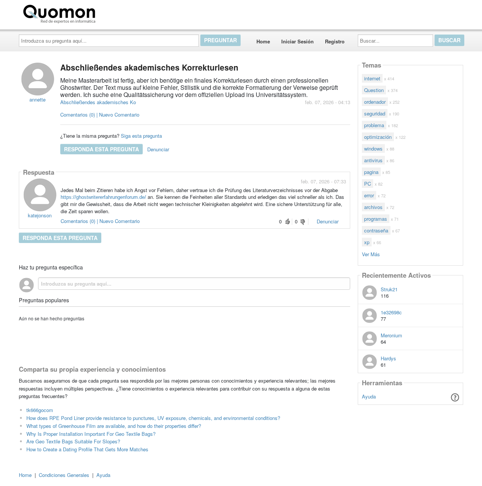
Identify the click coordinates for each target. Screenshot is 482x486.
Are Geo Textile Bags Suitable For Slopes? (73, 441)
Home (263, 41)
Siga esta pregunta (141, 135)
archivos (373, 207)
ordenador (375, 101)
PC (367, 183)
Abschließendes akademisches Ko (98, 102)
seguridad (374, 113)
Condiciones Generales (64, 474)
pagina (371, 171)
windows (373, 148)
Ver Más (371, 254)
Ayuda (369, 396)
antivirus (373, 160)
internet (372, 78)
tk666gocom (39, 410)
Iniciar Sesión (297, 41)
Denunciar (158, 149)
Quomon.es (122, 12)
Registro (335, 41)
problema (374, 125)
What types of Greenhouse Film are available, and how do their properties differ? (113, 425)
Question (374, 90)
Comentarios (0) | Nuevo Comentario (99, 114)
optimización (378, 136)
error (369, 195)
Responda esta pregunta (101, 149)
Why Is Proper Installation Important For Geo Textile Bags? (91, 433)
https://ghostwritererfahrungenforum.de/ (103, 197)
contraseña (376, 230)
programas (375, 218)
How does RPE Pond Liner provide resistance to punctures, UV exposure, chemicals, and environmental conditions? (153, 417)
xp (366, 242)
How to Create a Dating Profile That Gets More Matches (87, 449)
